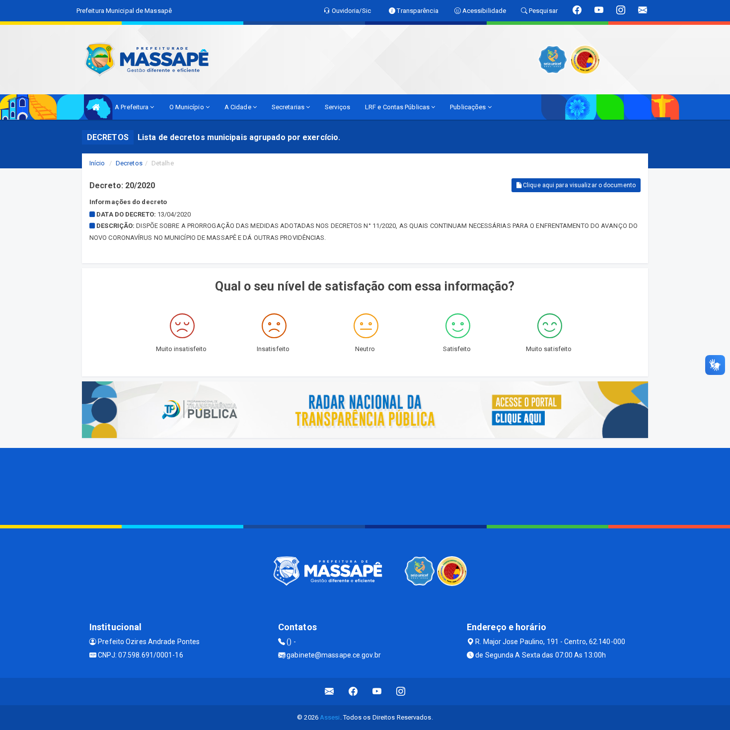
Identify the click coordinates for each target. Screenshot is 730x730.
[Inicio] (96, 107)
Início (97, 163)
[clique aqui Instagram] (401, 691)
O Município (187, 107)
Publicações (468, 107)
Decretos (129, 163)
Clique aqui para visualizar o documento (578, 185)
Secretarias (289, 107)
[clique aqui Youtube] (377, 691)
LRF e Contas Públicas (398, 107)
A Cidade (238, 107)
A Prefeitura (132, 107)
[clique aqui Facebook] (353, 691)
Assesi (330, 717)
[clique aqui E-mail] (329, 691)
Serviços (337, 107)
